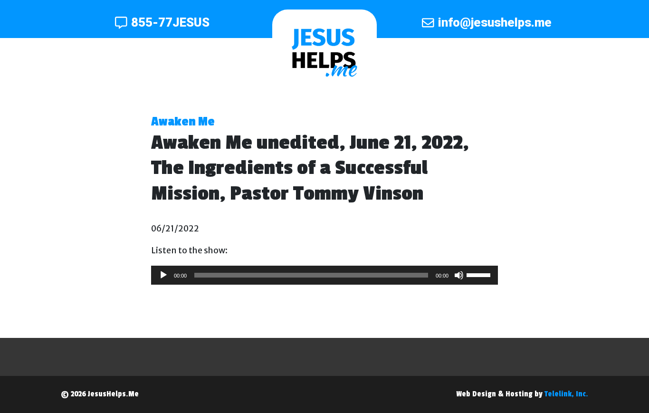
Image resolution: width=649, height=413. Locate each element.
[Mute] (459, 275)
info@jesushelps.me (495, 22)
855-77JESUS (170, 22)
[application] (324, 275)
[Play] (163, 275)
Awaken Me (183, 122)
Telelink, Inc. (566, 394)
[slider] (480, 274)
